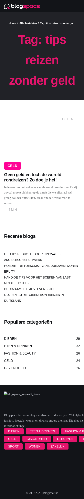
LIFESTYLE (65, 439)
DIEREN (14, 431)
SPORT (13, 446)
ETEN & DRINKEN (42, 431)
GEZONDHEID (37, 439)
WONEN (34, 446)
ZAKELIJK (58, 446)
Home (12, 23)
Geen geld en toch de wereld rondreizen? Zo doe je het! (32, 177)
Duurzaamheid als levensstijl (29, 289)
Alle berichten (28, 23)
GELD (13, 166)
